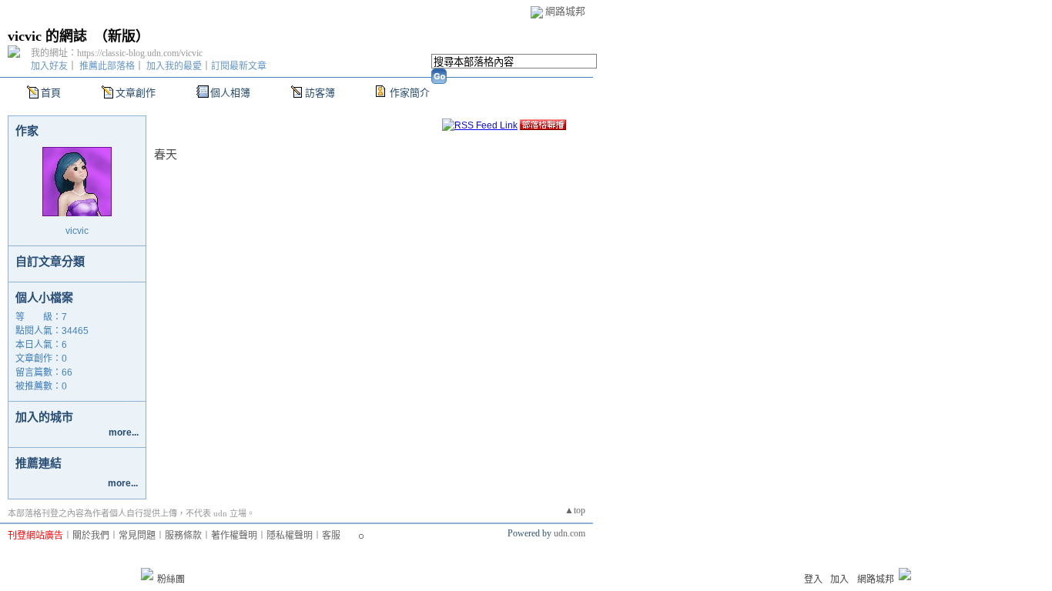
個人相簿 (230, 92)
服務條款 (183, 535)
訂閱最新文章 (238, 66)
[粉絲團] (147, 574)
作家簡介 (410, 92)
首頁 (51, 92)
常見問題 (137, 535)
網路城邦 (565, 11)
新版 (122, 36)
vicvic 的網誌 (47, 36)
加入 (839, 579)
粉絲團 (171, 579)
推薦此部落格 (107, 66)
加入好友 (49, 66)
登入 (813, 579)
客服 (331, 535)
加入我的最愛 (174, 66)
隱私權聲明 (289, 535)
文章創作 (136, 92)
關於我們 (90, 535)
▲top (575, 510)
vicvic (77, 230)
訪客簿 (320, 92)
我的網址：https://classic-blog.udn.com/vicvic (117, 53)
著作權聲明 (234, 535)
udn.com (569, 533)
